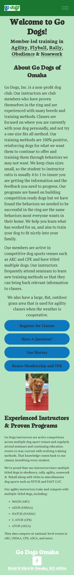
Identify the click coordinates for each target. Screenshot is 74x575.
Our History (37, 352)
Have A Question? (37, 339)
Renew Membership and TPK (37, 366)
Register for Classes (37, 325)
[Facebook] (37, 560)
